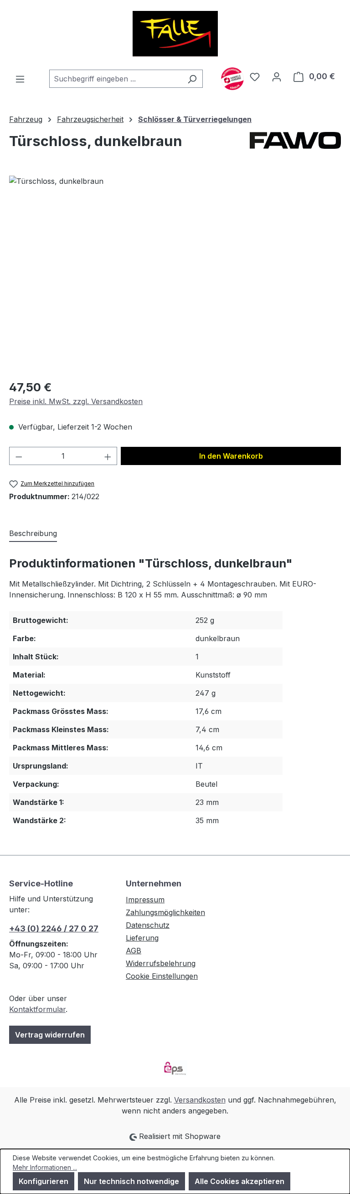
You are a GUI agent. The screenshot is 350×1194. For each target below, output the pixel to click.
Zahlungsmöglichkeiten (165, 912)
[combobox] (115, 79)
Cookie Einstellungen (162, 976)
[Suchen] (192, 79)
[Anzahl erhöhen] (108, 456)
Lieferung (142, 937)
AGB (133, 950)
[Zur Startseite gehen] (175, 33)
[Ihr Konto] (277, 76)
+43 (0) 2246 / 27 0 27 (53, 928)
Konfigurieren (43, 1181)
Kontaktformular (37, 1009)
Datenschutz (148, 925)
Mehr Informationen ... (45, 1167)
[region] (175, 273)
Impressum (145, 899)
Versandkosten (200, 1099)
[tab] (33, 534)
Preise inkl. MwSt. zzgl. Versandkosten (76, 401)
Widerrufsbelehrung (161, 963)
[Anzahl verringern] (18, 456)
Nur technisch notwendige (131, 1181)
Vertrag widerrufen (50, 1034)
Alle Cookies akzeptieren (239, 1181)
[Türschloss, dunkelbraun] (174, 273)
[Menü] (20, 79)
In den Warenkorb (231, 455)
